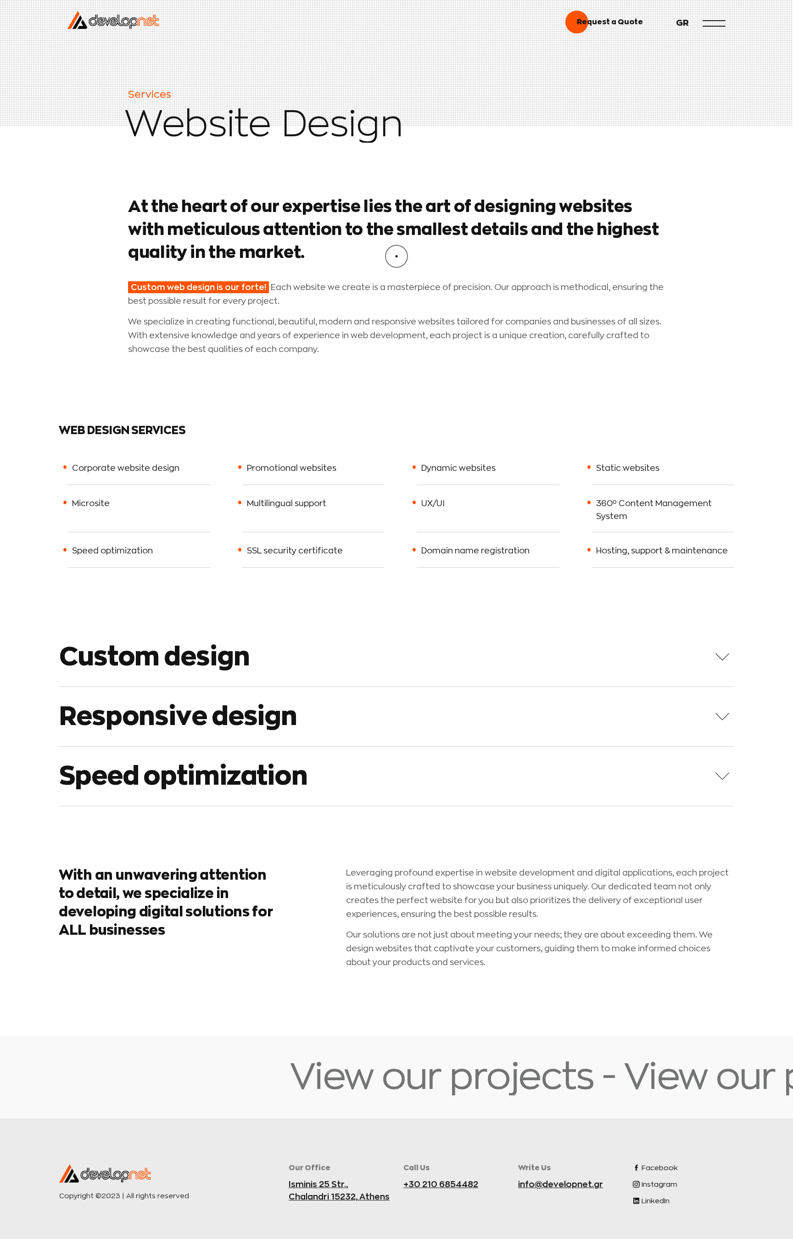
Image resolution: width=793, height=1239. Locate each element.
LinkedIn (655, 1201)
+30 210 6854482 (440, 1184)
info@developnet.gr (560, 1184)
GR (682, 23)
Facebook (659, 1168)
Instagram (658, 1184)
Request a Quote (610, 22)
